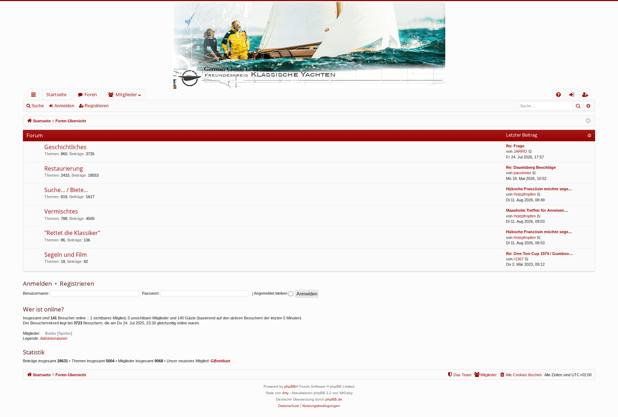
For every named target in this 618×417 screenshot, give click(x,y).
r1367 (519, 259)
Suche (37, 105)
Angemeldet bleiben (271, 293)
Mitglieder (126, 94)
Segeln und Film (65, 255)
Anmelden (64, 105)
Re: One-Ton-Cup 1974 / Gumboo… (539, 253)
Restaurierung (63, 168)
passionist (522, 173)
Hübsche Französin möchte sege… (539, 189)
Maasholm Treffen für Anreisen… (537, 210)
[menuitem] (558, 94)
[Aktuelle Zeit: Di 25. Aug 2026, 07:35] (588, 121)
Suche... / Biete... (66, 190)
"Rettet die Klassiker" (72, 233)
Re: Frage (515, 146)
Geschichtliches (65, 147)
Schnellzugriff (35, 95)
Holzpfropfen (525, 194)
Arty (285, 393)
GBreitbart (220, 361)
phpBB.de (333, 399)
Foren (90, 94)
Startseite (56, 94)
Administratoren (53, 338)
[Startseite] (309, 45)
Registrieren (97, 105)
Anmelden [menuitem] (573, 95)
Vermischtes (61, 211)
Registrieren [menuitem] (586, 95)
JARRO (520, 151)
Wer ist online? (43, 309)
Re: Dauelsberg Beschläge (531, 167)
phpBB (290, 386)
